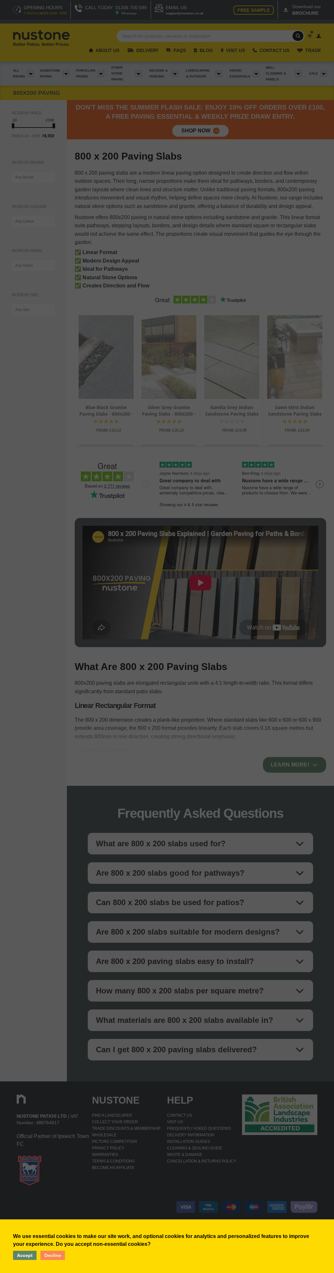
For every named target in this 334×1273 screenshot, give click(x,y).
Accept (25, 1255)
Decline (52, 1255)
